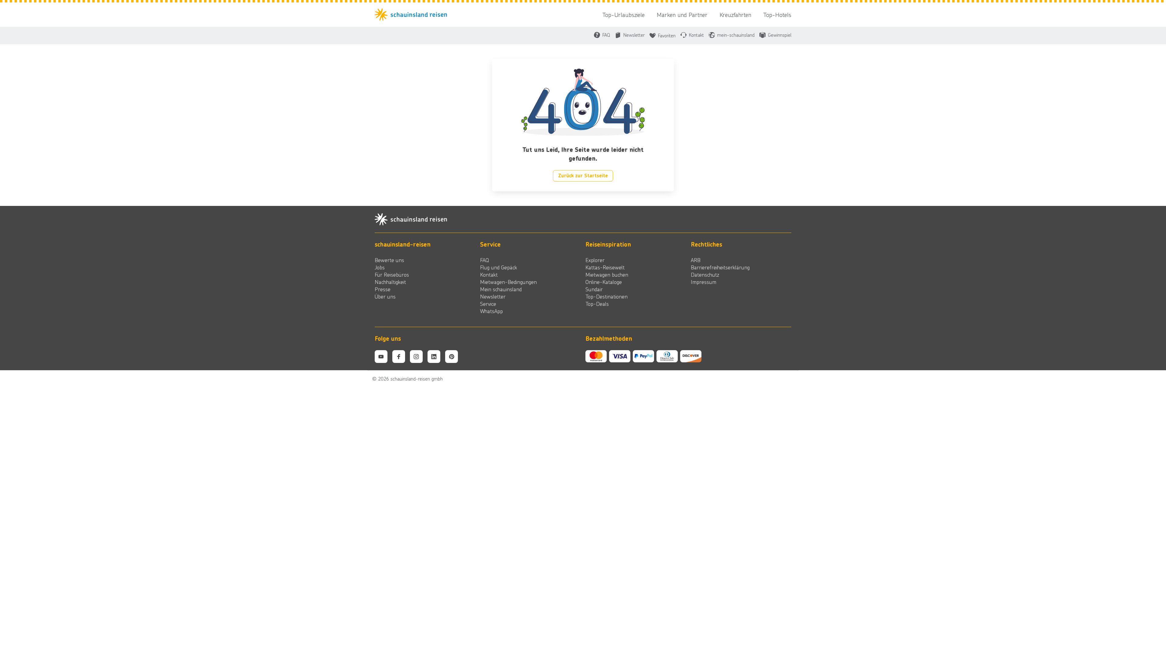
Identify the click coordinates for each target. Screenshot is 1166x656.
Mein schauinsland (501, 289)
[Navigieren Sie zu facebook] (398, 356)
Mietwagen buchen (606, 274)
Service (488, 303)
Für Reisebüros (392, 274)
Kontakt (489, 274)
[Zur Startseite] (413, 15)
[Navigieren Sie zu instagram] (416, 356)
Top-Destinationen (606, 296)
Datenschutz (705, 274)
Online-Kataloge (603, 281)
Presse (382, 289)
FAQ (484, 260)
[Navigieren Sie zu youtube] (381, 356)
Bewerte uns (389, 260)
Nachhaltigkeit (390, 281)
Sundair (594, 289)
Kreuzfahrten (735, 15)
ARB (696, 260)
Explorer (595, 260)
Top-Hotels (777, 15)
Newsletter (493, 296)
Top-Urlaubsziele (623, 15)
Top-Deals (597, 303)
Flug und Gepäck (498, 267)
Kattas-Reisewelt (605, 267)
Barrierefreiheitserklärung (720, 267)
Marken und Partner (682, 15)
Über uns (385, 296)
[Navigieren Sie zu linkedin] (434, 356)
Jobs (380, 267)
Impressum (703, 281)
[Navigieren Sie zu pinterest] (451, 356)
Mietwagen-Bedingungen (508, 281)
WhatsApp (491, 311)
